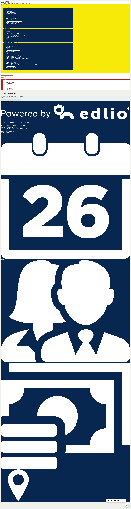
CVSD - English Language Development (16, 55)
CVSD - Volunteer (11, 66)
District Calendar (9, 83)
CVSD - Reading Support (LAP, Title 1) (16, 35)
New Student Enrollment (11, 85)
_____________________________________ (17, 32)
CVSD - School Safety (12, 23)
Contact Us (9, 16)
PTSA (8, 48)
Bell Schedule (10, 10)
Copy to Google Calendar (6, 96)
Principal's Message (11, 13)
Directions (31, 501)
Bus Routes (9, 45)
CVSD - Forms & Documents (13, 57)
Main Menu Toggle (5, 4)
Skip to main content (5, 1)
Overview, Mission (11, 12)
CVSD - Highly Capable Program (14, 33)
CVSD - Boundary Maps (12, 19)
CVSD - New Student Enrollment (14, 59)
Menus (8, 47)
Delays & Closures (10, 82)
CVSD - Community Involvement (14, 21)
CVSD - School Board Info (13, 22)
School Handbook (11, 51)
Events (2, 97)
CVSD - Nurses (10, 61)
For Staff (2, 77)
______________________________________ (17, 17)
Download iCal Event (18, 96)
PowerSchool (9, 88)
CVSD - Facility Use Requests (14, 56)
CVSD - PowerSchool (12, 62)
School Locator (9, 89)
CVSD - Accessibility (12, 18)
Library (9, 31)
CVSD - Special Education (13, 36)
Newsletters (9, 11)
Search (4, 71)
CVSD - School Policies (12, 63)
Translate (11, 76)
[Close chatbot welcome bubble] (107, 500)
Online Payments (9, 87)
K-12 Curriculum (11, 37)
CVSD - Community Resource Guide (15, 53)
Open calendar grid (16, 100)
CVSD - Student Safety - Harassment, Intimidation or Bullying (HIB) (22, 64)
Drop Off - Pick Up (11, 46)
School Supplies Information (13, 50)
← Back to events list (6, 100)
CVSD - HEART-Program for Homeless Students (18, 58)
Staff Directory (10, 14)
